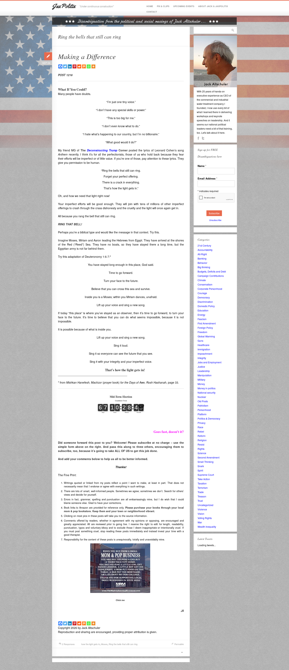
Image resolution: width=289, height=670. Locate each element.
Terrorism (203, 487)
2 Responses (68, 644)
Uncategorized (205, 505)
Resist (201, 444)
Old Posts (203, 401)
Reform (201, 435)
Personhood (204, 409)
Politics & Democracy (209, 418)
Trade (201, 492)
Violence (202, 509)
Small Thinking (206, 461)
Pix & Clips (163, 6)
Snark (201, 466)
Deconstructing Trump (102, 150)
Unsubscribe (215, 220)
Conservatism (205, 284)
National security (206, 392)
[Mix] (84, 66)
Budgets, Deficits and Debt (212, 271)
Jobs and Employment (209, 362)
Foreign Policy (205, 327)
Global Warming (206, 336)
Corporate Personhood (210, 288)
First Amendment (207, 323)
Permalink (179, 644)
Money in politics (206, 388)
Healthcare (203, 345)
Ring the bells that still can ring (123, 644)
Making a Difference (87, 56)
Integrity (202, 358)
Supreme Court (206, 474)
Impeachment (205, 353)
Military (201, 379)
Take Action (204, 479)
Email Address (207, 178)
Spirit (200, 470)
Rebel (201, 431)
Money (201, 384)
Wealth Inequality (207, 526)
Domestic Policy (206, 306)
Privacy (201, 422)
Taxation (202, 483)
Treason (202, 496)
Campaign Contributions (211, 275)
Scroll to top (182, 652)
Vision (201, 513)
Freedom (202, 332)
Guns (200, 340)
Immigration (204, 349)
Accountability (205, 249)
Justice (201, 366)
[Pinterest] (74, 66)
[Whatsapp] (89, 66)
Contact (151, 11)
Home (149, 6)
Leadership (204, 371)
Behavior (202, 262)
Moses (104, 644)
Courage (202, 293)
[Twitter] (65, 66)
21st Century (204, 245)
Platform (202, 414)
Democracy (204, 297)
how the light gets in (90, 644)
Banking (202, 258)
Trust (200, 500)
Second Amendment (208, 457)
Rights (201, 448)
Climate (202, 280)
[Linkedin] (70, 66)
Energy (201, 314)
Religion (202, 440)
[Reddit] (79, 66)
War (200, 522)
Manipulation (205, 375)
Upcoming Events (183, 6)
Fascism (202, 319)
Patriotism (203, 405)
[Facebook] (60, 66)
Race (200, 427)
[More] (93, 66)
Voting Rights (205, 518)
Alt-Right (202, 254)
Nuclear (202, 397)
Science (202, 453)
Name (202, 166)
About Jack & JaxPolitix (213, 6)
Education (203, 310)
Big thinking (204, 267)
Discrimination (205, 301)
